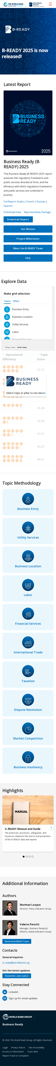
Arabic (20, 201)
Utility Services (28, 537)
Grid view (22, 347)
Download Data (12, 212)
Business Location (28, 566)
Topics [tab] (7, 301)
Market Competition (28, 738)
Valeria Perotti (29, 924)
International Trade (28, 652)
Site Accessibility (36, 1047)
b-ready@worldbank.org (16, 962)
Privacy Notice (18, 1047)
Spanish (8, 205)
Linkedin (13, 992)
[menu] (50, 3)
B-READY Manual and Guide (22, 829)
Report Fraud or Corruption (15, 1055)
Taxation (28, 681)
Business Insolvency (28, 767)
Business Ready (12, 1024)
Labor (28, 595)
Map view (10, 347)
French (30, 201)
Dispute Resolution (28, 710)
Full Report (10, 201)
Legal (5, 1047)
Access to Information (13, 1051)
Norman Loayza (30, 904)
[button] (51, 827)
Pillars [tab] (16, 301)
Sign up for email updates (23, 998)
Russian (41, 201)
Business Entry (28, 509)
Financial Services (28, 624)
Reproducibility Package (37, 212)
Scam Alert (32, 1051)
